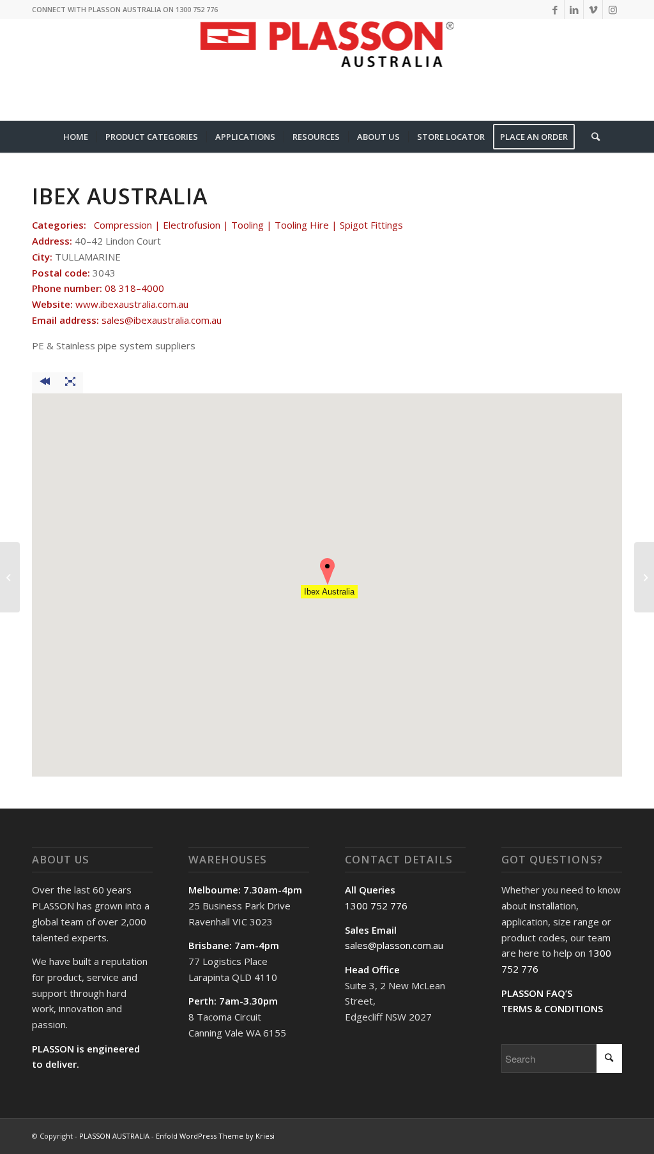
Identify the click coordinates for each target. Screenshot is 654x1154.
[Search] (591, 137)
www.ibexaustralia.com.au (131, 304)
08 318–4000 (134, 288)
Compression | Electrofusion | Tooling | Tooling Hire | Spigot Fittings (248, 224)
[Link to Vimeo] (593, 9)
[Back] (44, 382)
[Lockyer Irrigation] (10, 577)
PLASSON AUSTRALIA (114, 1136)
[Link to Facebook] (554, 9)
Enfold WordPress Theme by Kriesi (215, 1136)
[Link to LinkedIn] (574, 9)
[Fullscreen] (70, 382)
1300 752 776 (376, 905)
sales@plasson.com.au (394, 945)
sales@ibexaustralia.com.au (162, 320)
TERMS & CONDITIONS (552, 1008)
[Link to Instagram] (612, 9)
